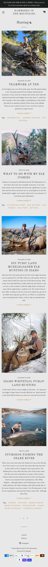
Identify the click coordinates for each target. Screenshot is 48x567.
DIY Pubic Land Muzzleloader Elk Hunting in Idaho (24, 267)
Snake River (29, 505)
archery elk (13, 118)
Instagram (25, 543)
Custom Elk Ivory (16, 205)
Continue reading (23, 113)
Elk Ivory (23, 208)
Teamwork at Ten (24, 84)
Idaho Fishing (36, 503)
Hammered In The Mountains (24, 12)
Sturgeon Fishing (32, 508)
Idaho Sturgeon (12, 505)
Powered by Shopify (24, 551)
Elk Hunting (33, 205)
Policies (24, 538)
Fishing (12, 503)
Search (24, 535)
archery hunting (31, 118)
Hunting (34, 208)
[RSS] (30, 23)
